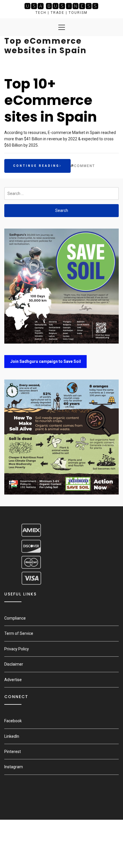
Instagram (13, 766)
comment (84, 166)
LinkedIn (11, 736)
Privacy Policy (16, 649)
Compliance (15, 618)
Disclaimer (13, 664)
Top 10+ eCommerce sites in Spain (50, 100)
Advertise (13, 679)
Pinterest (12, 751)
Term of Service (18, 633)
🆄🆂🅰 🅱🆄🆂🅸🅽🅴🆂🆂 (61, 6)
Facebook (13, 720)
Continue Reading (36, 165)
